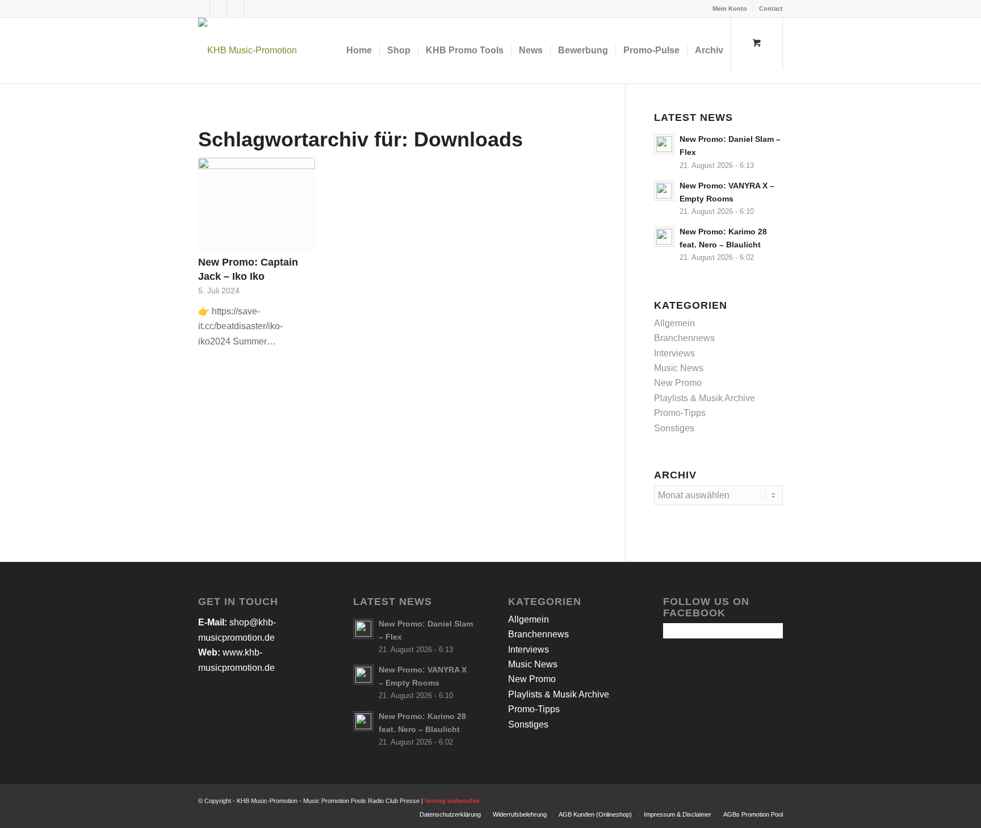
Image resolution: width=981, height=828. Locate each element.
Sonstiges (674, 428)
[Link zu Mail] (252, 8)
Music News (678, 368)
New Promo (678, 383)
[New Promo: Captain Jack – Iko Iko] (256, 205)
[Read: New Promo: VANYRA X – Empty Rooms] (664, 190)
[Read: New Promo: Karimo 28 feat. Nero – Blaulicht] (664, 236)
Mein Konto (729, 8)
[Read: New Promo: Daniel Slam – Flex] (664, 144)
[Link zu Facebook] (201, 8)
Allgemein (674, 323)
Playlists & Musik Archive (704, 398)
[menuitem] (730, 8)
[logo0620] (247, 50)
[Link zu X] (218, 8)
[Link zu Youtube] (235, 8)
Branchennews (684, 338)
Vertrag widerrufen (452, 800)
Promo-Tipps (680, 413)
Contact (771, 8)
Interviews (674, 353)
